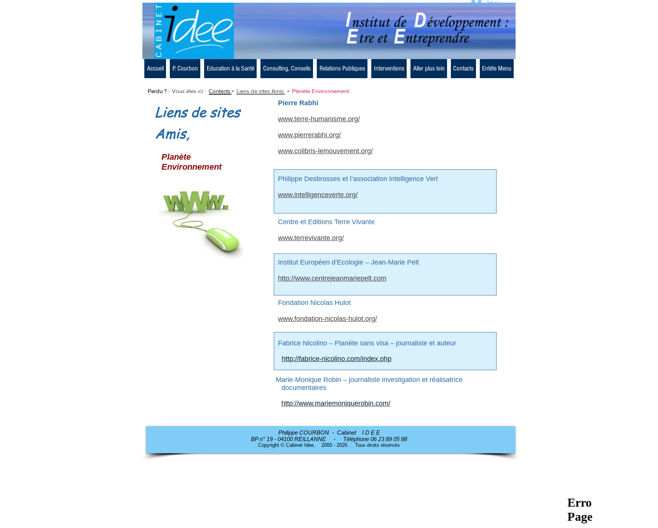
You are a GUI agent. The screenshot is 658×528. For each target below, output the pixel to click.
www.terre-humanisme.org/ (319, 119)
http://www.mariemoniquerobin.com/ (335, 403)
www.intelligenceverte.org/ (318, 195)
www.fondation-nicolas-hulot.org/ (327, 319)
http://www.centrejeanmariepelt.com (332, 278)
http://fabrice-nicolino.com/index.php (336, 359)
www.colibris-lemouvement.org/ (325, 151)
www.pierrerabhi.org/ (309, 135)
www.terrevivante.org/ (311, 238)
